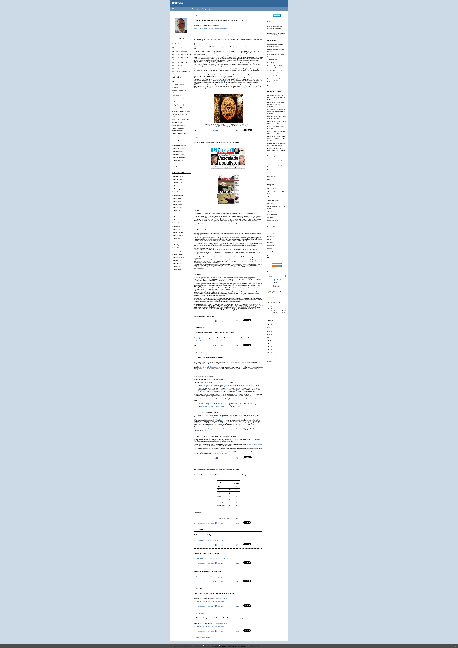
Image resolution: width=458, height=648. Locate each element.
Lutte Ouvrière (237, 417)
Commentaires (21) (210, 458)
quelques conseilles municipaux (222, 417)
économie (270, 217)
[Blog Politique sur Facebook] (277, 292)
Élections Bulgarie (177, 185)
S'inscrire (278, 279)
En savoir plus (255, 646)
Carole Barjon (271, 95)
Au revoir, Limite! (272, 59)
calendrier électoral (272, 214)
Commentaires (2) (210, 606)
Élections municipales (178, 154)
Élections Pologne (177, 248)
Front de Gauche (209, 367)
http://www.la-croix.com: (221, 623)
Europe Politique (272, 170)
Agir (173, 81)
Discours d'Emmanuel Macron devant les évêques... (276, 138)
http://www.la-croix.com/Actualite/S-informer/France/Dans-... (211, 341)
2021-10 (269, 346)
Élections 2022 (271, 226)
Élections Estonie (176, 201)
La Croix (203, 368)
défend (219, 76)
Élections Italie (176, 223)
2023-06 (269, 324)
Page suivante (206, 637)
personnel (270, 251)
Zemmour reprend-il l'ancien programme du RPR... (276, 97)
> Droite (269, 197)
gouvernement (271, 236)
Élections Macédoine (177, 235)
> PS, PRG (270, 211)
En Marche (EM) (176, 87)
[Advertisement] (277, 400)
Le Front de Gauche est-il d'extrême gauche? (209, 357)
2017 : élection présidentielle (179, 65)
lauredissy (270, 148)
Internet (269, 248)
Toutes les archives (272, 356)
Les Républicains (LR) (178, 105)
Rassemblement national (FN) (180, 125)
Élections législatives (177, 151)
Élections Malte (176, 238)
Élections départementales (179, 145)
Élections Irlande (176, 216)
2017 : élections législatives (179, 62)
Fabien (269, 143)
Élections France (176, 207)
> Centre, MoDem (272, 188)
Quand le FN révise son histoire (276, 62)
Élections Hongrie (177, 213)
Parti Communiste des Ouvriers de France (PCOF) (214, 406)
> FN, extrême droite (273, 203)
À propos (181, 38)
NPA (246, 403)
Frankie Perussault (272, 131)
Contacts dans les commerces (275, 109)
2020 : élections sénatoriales (179, 48)
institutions (270, 242)
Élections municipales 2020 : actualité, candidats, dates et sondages (275, 28)
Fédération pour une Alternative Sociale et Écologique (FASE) (225, 389)
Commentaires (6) (210, 321)
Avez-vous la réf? (272, 76)
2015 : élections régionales (179, 68)
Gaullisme (270, 173)
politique (269, 255)
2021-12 (269, 343)
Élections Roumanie (177, 254)
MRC (225, 387)
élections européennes (273, 230)
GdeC (268, 126)
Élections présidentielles (178, 157)
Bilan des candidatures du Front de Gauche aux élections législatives (216, 469)
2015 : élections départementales (181, 71)
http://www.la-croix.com (221, 598)
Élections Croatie (176, 192)
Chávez (229, 280)
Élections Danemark (177, 195)
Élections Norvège (177, 241)
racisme (224, 80)
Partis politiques (271, 176)
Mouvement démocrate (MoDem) (181, 111)
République (270, 258)
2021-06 (269, 349)
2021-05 (269, 352)
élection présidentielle (273, 220)
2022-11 (269, 328)
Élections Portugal (177, 251)
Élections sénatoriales (177, 163)
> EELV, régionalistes (273, 200)
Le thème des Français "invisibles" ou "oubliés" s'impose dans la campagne (219, 618)
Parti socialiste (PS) (177, 122)
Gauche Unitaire (204, 403)
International (270, 245)
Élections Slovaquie (177, 260)
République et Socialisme (210, 387)
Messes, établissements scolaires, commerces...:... (276, 104)
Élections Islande (176, 220)
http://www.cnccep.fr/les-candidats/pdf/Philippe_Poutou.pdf (210, 540)
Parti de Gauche (204, 385)
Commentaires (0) (210, 345)
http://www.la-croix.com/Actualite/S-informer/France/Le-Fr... (211, 601)
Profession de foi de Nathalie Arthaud (206, 553)
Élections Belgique (177, 182)
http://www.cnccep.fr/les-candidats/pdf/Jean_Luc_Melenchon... (211, 577)
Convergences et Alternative (206, 404)
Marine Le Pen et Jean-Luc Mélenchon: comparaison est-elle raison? (217, 142)
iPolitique (177, 2)
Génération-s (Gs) (176, 95)
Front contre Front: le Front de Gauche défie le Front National (214, 593)
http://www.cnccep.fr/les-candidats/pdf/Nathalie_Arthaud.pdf (211, 558)
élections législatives (272, 233)
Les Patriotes (175, 101)
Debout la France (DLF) (178, 84)
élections (269, 223)
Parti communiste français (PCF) (180, 119)
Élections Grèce (176, 210)
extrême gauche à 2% (212, 429)
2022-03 (269, 337)
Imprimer (240, 130)
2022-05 (269, 334)
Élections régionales (177, 160)
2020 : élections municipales (179, 51)
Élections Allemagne (177, 176)
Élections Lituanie (177, 229)
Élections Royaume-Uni (178, 257)
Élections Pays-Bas (177, 245)
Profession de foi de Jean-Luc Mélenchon (207, 571)
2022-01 (269, 340)
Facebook (220, 130)
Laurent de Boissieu (272, 102)
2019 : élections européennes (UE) (181, 54)
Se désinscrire (278, 282)
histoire (269, 239)
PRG (260, 421)
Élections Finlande (177, 204)
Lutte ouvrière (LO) (177, 108)
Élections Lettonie (177, 226)
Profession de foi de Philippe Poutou (206, 535)
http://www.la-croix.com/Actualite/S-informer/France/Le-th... (211, 626)
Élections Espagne (177, 198)
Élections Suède (176, 266)
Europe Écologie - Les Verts (249, 421)
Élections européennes (178, 148)
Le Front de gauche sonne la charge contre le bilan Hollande (214, 332)
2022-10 (269, 331)
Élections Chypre (176, 189)
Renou (269, 116)
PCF (201, 388)
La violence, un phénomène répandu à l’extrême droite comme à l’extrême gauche (221, 20)
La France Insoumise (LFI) (179, 98)
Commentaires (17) (210, 130)
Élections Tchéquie (177, 269)
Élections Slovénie (177, 263)
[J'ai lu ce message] (456, 646)
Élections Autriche (177, 179)
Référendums (175, 166)
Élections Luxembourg (178, 232)
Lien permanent (201, 130)
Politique (269, 179)
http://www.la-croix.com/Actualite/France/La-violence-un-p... (211, 28)
